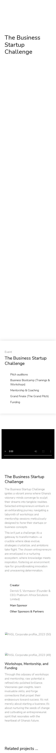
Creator (14, 585)
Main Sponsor (18, 605)
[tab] (28, 586)
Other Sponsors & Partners (27, 611)
